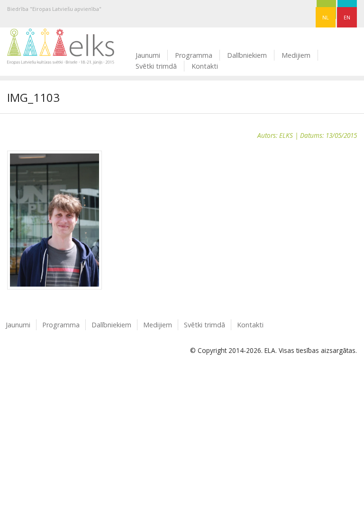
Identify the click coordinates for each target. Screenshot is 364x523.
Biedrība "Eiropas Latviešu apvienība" (54, 8)
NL (325, 17)
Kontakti (204, 66)
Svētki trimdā (156, 66)
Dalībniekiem (247, 55)
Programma (193, 55)
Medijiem (296, 55)
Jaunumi (148, 55)
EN (347, 17)
